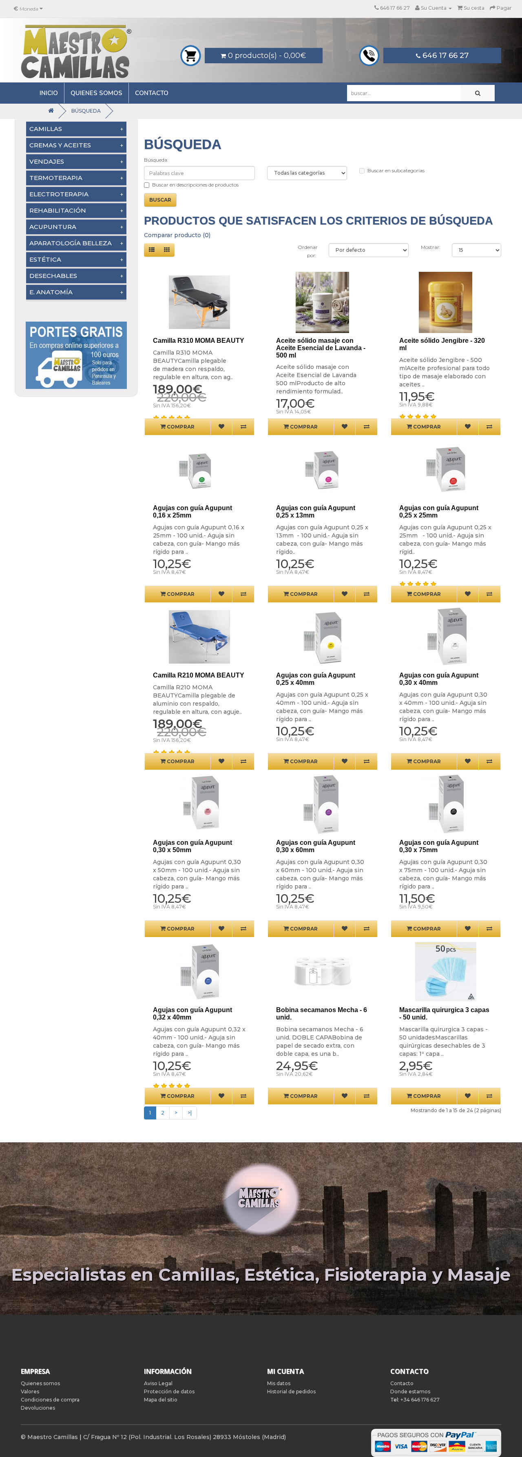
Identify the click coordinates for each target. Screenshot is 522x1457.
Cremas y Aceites (60, 145)
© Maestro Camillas (49, 1437)
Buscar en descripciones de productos (195, 185)
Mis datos (278, 1383)
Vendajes (46, 161)
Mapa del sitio (160, 1400)
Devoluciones (38, 1408)
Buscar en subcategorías (396, 170)
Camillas (45, 129)
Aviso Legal (158, 1383)
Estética (45, 259)
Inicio (49, 93)
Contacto (151, 93)
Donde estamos (410, 1391)
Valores (30, 1391)
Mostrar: (430, 247)
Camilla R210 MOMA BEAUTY (198, 675)
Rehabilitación (57, 210)
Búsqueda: (156, 160)
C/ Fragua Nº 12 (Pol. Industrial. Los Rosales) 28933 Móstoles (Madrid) (184, 1437)
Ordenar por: (307, 251)
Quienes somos (96, 93)
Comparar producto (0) (177, 235)
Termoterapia (55, 178)
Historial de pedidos (291, 1391)
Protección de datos (169, 1391)
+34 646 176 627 (420, 1400)
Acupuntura (52, 227)
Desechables (53, 276)
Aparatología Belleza (70, 243)
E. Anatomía (51, 292)
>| (190, 1113)
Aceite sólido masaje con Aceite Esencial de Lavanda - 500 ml (320, 347)
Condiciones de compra (50, 1400)
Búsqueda (86, 111)
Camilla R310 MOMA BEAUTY (198, 340)
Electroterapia (58, 194)
